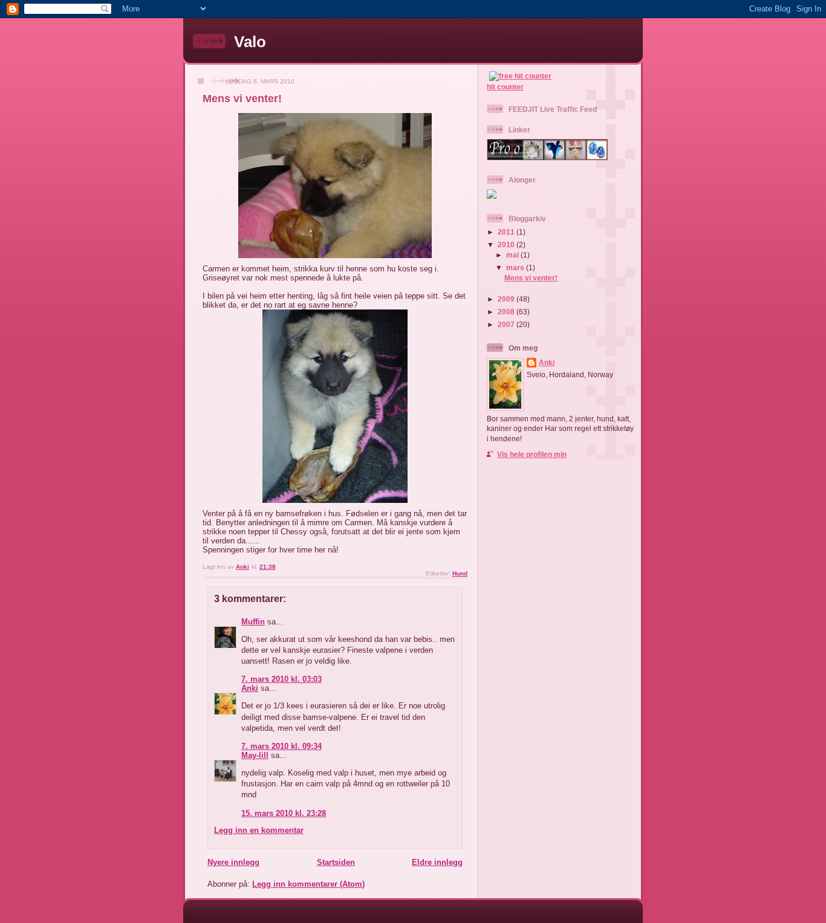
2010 (507, 244)
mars (516, 267)
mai (513, 255)
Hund (459, 573)
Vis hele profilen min (532, 454)
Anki (249, 688)
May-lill (254, 755)
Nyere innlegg (233, 862)
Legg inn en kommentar (259, 830)
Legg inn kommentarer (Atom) (308, 884)
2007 (507, 324)
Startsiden (336, 862)
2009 (507, 299)
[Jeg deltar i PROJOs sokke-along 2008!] (491, 196)
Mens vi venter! (531, 278)
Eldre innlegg (437, 862)
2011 (507, 232)
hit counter (505, 87)
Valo (250, 42)
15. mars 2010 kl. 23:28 (283, 813)
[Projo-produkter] (547, 157)
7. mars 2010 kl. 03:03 (281, 679)
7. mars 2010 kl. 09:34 (281, 746)
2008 (507, 312)
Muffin (253, 621)
